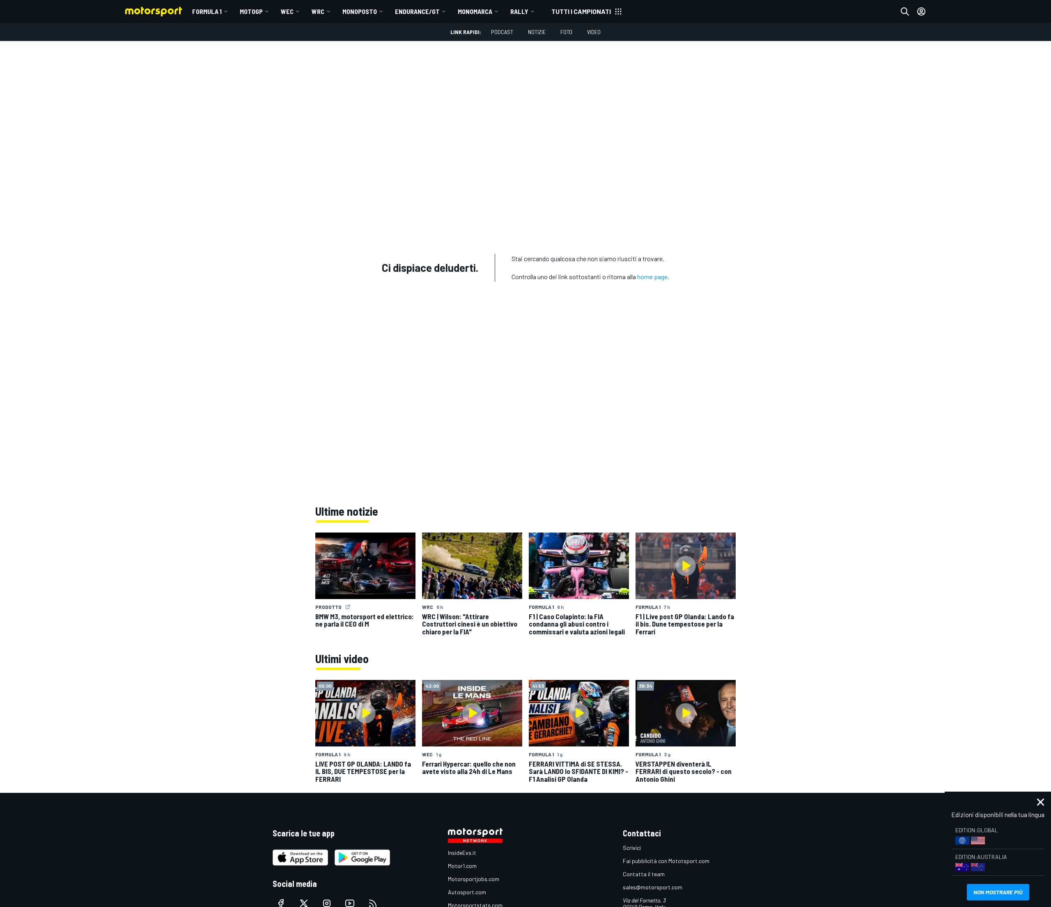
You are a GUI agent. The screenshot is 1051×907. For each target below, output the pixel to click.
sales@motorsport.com (652, 887)
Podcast (502, 31)
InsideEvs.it (462, 852)
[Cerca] (905, 11)
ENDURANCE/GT (417, 11)
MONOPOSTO (359, 11)
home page (652, 276)
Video (594, 31)
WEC (287, 11)
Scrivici (632, 847)
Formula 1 (207, 11)
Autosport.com (467, 892)
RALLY (519, 11)
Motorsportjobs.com (473, 878)
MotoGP (251, 11)
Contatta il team (644, 873)
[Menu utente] (921, 11)
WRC (318, 11)
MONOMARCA (475, 11)
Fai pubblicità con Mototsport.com (666, 860)
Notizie (537, 31)
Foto (566, 31)
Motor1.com (462, 865)
